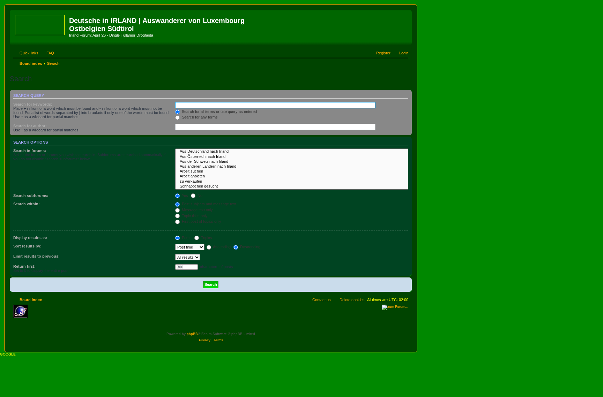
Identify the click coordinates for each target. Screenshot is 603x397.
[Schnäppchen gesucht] (292, 186)
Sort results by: (27, 246)
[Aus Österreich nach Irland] (292, 156)
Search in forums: (29, 150)
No (199, 195)
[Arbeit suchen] (292, 171)
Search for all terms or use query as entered (219, 111)
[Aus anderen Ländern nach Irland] (292, 166)
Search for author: (30, 126)
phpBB (192, 334)
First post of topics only (201, 221)
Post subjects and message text (208, 204)
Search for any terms (199, 117)
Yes (184, 195)
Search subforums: (31, 195)
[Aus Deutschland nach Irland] (292, 151)
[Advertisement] (81, 315)
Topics (206, 238)
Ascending (221, 247)
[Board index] (40, 24)
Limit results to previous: (36, 256)
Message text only (197, 210)
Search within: (26, 204)
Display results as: (30, 238)
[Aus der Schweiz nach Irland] (292, 161)
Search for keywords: (32, 104)
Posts (186, 238)
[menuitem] (47, 53)
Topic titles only (194, 216)
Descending (249, 247)
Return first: (24, 266)
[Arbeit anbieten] (292, 176)
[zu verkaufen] (292, 181)
